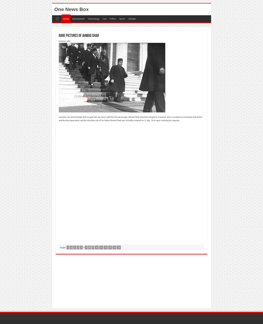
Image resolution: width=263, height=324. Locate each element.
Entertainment (78, 19)
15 (119, 247)
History (66, 19)
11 (101, 247)
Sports (122, 19)
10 (97, 247)
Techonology (93, 19)
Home (57, 18)
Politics (113, 19)
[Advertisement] (131, 146)
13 (110, 247)
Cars (105, 19)
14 (114, 247)
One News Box (71, 9)
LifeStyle (132, 19)
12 (106, 247)
